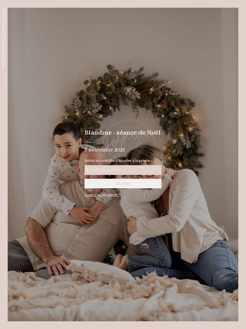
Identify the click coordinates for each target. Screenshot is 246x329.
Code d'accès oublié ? (102, 194)
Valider (123, 183)
